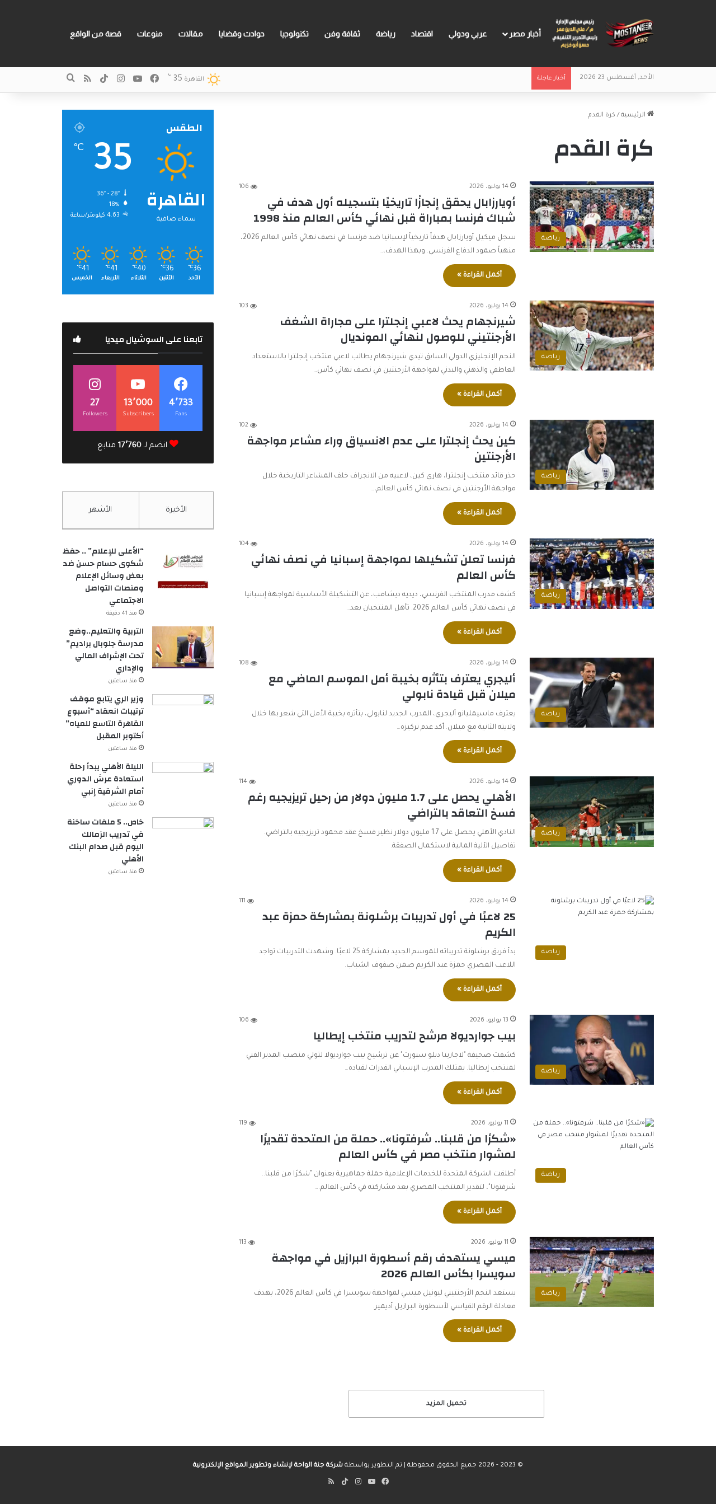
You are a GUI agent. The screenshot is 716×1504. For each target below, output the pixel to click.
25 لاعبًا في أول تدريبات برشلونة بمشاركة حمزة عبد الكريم (389, 924)
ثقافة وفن (342, 33)
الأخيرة (176, 510)
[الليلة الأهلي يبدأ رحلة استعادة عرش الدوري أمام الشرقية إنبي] (183, 783)
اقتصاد (422, 33)
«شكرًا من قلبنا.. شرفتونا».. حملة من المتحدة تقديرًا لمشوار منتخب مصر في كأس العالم (388, 1146)
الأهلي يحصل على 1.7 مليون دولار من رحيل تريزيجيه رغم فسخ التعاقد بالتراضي (382, 805)
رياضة (385, 33)
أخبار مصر (525, 33)
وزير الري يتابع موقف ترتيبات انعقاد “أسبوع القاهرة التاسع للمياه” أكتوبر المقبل (104, 717)
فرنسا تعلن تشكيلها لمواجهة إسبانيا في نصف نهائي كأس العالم (383, 567)
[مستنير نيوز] (601, 33)
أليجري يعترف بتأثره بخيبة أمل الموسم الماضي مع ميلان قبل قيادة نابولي (392, 686)
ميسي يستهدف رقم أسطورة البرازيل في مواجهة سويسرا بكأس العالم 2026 (394, 1266)
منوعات (150, 33)
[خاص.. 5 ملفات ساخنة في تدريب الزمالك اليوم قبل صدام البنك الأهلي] (183, 838)
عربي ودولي (468, 33)
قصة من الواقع (95, 33)
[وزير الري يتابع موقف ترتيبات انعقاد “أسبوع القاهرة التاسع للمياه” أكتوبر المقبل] (183, 715)
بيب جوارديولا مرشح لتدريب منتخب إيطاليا (414, 1035)
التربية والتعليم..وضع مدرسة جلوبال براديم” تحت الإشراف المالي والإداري (105, 650)
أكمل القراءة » (479, 275)
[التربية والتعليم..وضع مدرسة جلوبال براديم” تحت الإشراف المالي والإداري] (183, 647)
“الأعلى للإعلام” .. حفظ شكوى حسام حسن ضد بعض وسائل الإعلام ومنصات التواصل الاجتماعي (103, 576)
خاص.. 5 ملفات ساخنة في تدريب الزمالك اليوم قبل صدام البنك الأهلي (105, 840)
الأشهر (100, 510)
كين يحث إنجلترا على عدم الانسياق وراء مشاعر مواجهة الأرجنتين (381, 448)
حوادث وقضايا (242, 33)
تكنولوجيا (294, 33)
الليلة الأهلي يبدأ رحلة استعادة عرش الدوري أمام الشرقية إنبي (105, 779)
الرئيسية (634, 115)
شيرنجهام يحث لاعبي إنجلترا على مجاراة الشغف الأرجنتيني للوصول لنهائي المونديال (398, 329)
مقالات (190, 33)
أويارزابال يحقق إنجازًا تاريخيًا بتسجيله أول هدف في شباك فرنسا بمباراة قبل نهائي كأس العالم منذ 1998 (384, 210)
